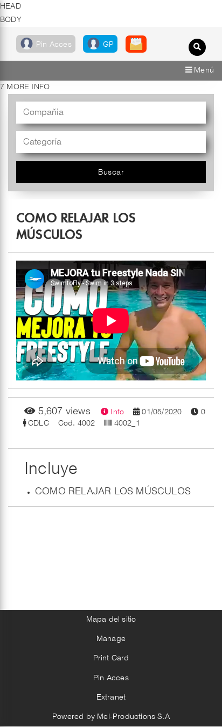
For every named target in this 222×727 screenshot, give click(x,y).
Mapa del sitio (111, 619)
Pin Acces (111, 678)
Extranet (111, 697)
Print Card (111, 658)
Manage (111, 639)
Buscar (111, 172)
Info (116, 412)
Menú (203, 70)
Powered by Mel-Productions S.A (111, 717)
